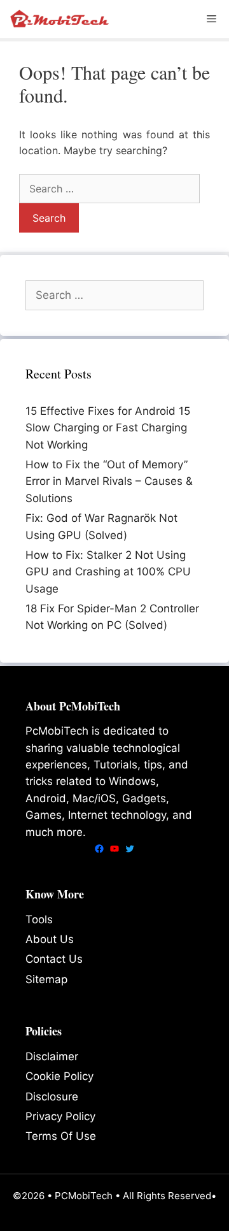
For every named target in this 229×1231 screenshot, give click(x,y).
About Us (49, 939)
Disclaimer (51, 1056)
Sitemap (46, 979)
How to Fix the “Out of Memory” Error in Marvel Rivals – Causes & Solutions (109, 481)
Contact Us (54, 959)
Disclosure (51, 1096)
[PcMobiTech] (61, 19)
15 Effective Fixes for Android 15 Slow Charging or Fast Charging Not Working (107, 428)
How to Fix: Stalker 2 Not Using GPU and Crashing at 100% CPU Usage (108, 572)
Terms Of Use (60, 1136)
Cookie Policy (59, 1076)
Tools (39, 919)
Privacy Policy (60, 1116)
